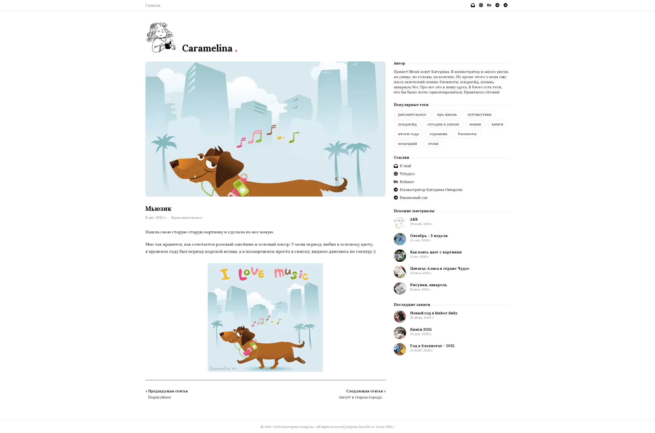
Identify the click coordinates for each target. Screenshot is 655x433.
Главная (152, 5)
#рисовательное (186, 217)
